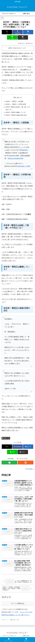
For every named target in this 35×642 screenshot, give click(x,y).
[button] (23, 37)
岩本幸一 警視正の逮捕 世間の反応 (16, 115)
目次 (14, 97)
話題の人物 (7, 438)
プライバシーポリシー (9, 635)
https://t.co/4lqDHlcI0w (15, 158)
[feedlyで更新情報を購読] (9, 462)
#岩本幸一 (25, 150)
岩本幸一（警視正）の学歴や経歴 (16, 104)
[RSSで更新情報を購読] (25, 462)
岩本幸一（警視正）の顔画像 (14, 101)
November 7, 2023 (23, 166)
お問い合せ (25, 635)
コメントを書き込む (17, 603)
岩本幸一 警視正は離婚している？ (16, 112)
